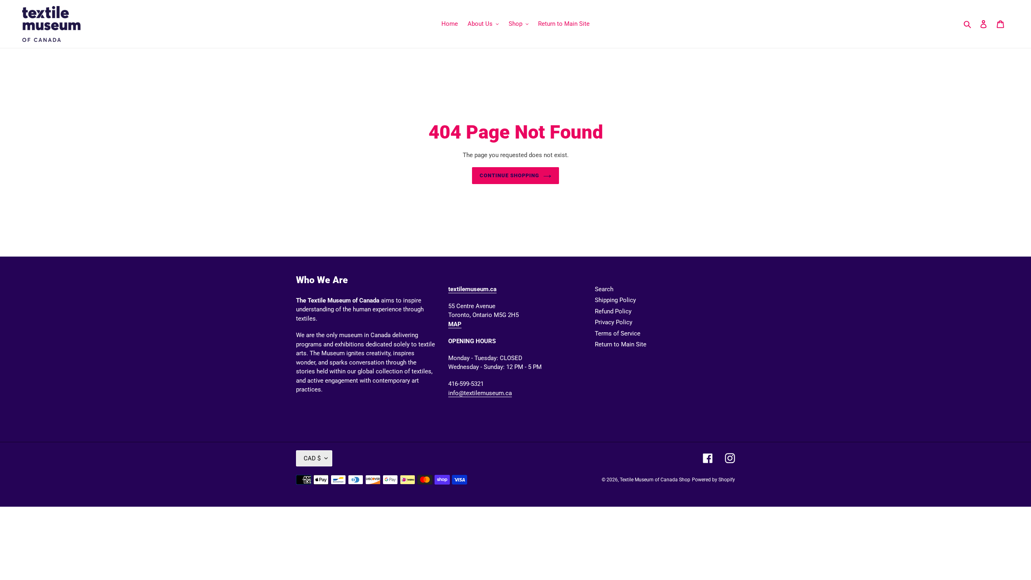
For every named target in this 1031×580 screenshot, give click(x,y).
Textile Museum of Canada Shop (655, 480)
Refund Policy (613, 311)
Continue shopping (510, 175)
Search (604, 289)
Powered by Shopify (713, 480)
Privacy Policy (613, 322)
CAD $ (312, 458)
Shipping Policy (615, 300)
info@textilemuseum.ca (480, 393)
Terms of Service (617, 333)
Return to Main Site (620, 344)
